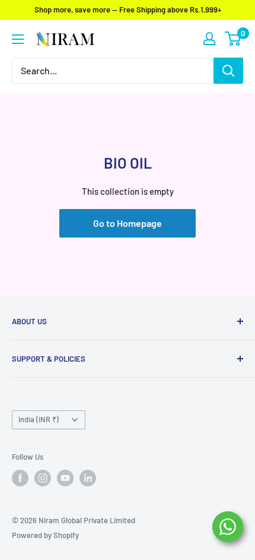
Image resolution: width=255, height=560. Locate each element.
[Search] (228, 71)
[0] (233, 38)
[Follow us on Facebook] (20, 478)
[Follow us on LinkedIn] (87, 478)
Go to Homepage (127, 223)
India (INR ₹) (38, 419)
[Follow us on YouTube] (65, 478)
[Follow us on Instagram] (42, 478)
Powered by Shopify (45, 535)
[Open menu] (18, 39)
